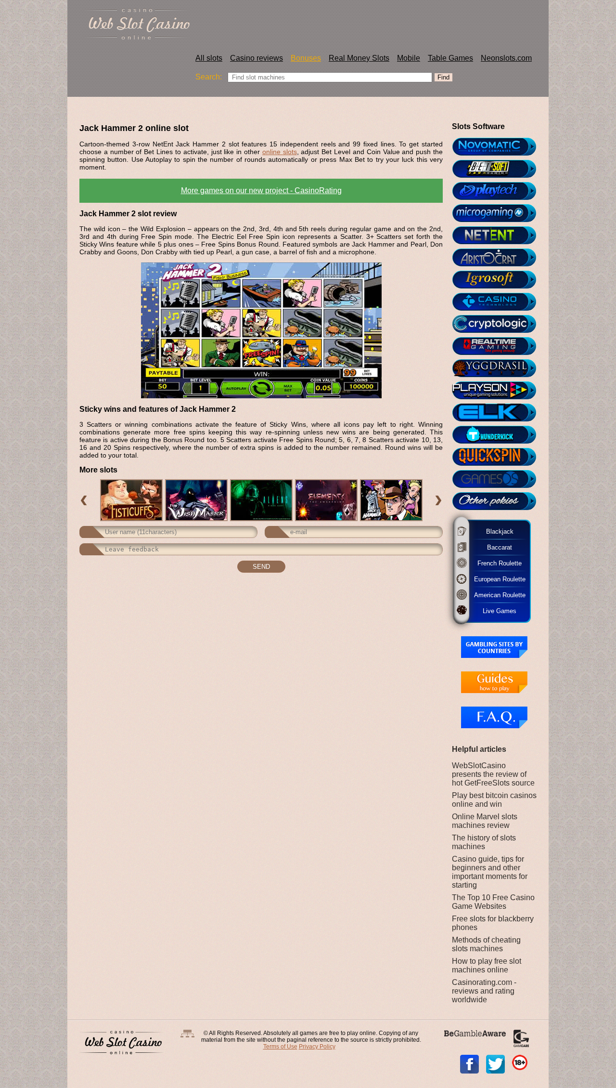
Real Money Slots (359, 58)
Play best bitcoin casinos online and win (494, 799)
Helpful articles (479, 749)
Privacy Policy (317, 1046)
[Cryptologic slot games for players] (498, 324)
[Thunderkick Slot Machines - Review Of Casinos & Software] (498, 435)
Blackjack (497, 531)
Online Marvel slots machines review (484, 821)
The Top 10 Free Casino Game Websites (493, 901)
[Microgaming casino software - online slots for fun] (498, 213)
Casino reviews (256, 58)
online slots (279, 152)
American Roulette (499, 594)
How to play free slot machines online (486, 965)
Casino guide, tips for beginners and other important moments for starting (489, 872)
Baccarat (495, 547)
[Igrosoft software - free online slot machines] (498, 280)
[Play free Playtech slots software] (498, 191)
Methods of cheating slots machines (486, 944)
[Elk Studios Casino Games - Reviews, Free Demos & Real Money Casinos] (498, 413)
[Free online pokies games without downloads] (498, 501)
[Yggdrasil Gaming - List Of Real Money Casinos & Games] (498, 368)
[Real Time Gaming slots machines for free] (498, 346)
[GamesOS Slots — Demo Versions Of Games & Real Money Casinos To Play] (498, 479)
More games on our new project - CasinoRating (261, 190)
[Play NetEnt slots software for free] (498, 235)
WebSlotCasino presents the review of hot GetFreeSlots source (493, 774)
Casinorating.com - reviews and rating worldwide (484, 991)
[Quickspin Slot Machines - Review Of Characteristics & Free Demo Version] (498, 457)
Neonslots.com (506, 58)
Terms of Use (280, 1046)
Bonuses (306, 58)
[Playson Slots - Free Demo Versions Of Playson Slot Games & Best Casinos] (498, 390)
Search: (208, 77)
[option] (131, 500)
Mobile (408, 58)
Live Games (494, 610)
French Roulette (497, 562)
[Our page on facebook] (469, 1064)
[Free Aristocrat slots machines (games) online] (498, 258)
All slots (208, 58)
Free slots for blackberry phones (493, 923)
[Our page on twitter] (495, 1064)
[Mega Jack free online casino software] (498, 302)
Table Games (450, 58)
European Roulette (499, 578)
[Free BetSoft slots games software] (498, 169)
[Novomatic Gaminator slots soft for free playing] (498, 147)
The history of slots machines (484, 842)
